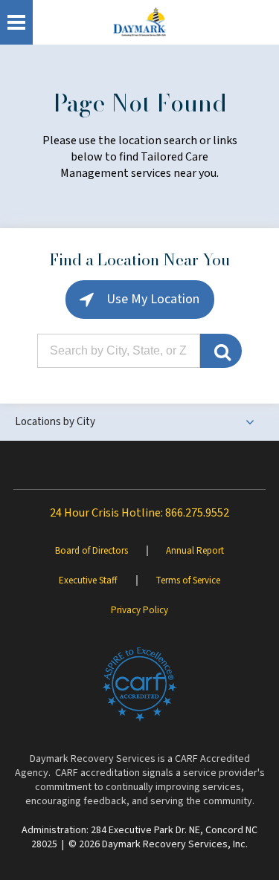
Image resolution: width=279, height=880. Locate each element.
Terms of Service (187, 580)
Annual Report (195, 550)
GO (221, 351)
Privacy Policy (139, 610)
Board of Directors (91, 550)
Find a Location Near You (140, 259)
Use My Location (151, 299)
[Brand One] (140, 684)
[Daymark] (139, 22)
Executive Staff (88, 580)
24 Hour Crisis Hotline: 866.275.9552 (139, 513)
